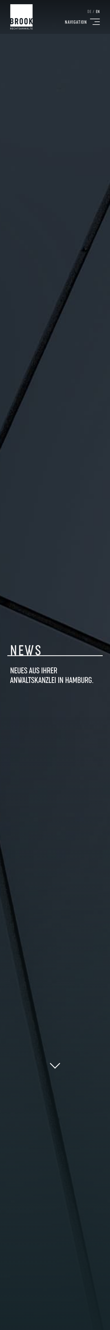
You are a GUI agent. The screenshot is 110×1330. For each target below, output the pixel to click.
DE (89, 12)
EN (98, 12)
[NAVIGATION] (95, 21)
